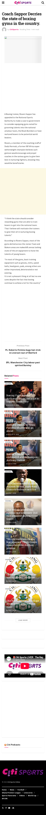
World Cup (32, 795)
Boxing (8, 384)
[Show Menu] (3, 2)
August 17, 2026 (13, 434)
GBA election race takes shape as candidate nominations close (22, 603)
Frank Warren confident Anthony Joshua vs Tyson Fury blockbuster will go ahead (20, 426)
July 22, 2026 (12, 464)
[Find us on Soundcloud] (13, 807)
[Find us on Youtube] (9, 807)
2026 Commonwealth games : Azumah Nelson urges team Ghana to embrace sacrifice (22, 486)
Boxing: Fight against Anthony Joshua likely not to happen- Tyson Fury (22, 398)
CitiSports (14, 29)
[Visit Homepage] (23, 2)
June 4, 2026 (12, 522)
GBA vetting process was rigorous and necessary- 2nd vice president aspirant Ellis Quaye (22, 514)
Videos (22, 795)
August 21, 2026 (13, 405)
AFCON (4, 798)
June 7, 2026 (12, 493)
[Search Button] (43, 2)
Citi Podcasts (13, 744)
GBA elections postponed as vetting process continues (21, 576)
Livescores (28, 793)
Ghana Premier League (11, 793)
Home (4, 790)
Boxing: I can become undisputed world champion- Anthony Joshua (22, 457)
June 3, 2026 (12, 552)
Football (21, 790)
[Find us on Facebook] (6, 807)
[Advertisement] (23, 88)
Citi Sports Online (14, 782)
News (12, 790)
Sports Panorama (9, 795)
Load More (23, 620)
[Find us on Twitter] (3, 807)
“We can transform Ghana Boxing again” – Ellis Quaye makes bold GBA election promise (21, 544)
